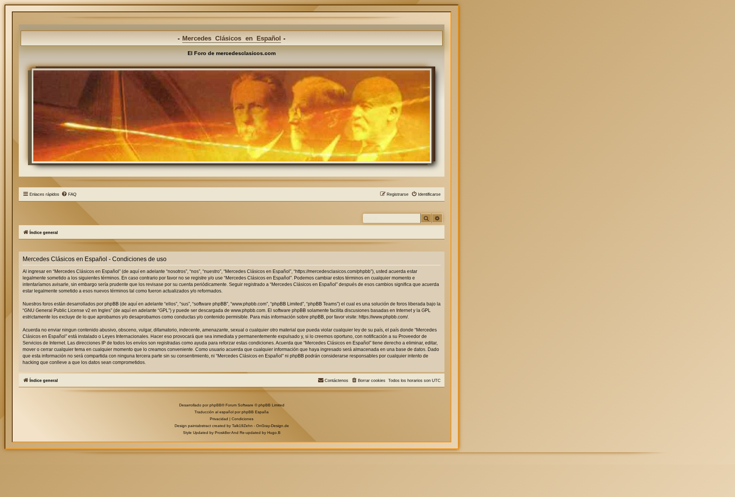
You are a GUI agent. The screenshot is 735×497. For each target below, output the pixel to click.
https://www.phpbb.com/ (383, 317)
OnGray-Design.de (272, 426)
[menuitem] (69, 194)
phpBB (215, 405)
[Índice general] (231, 115)
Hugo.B (274, 432)
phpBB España (255, 412)
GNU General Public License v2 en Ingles (67, 310)
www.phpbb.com (248, 310)
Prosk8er (222, 432)
